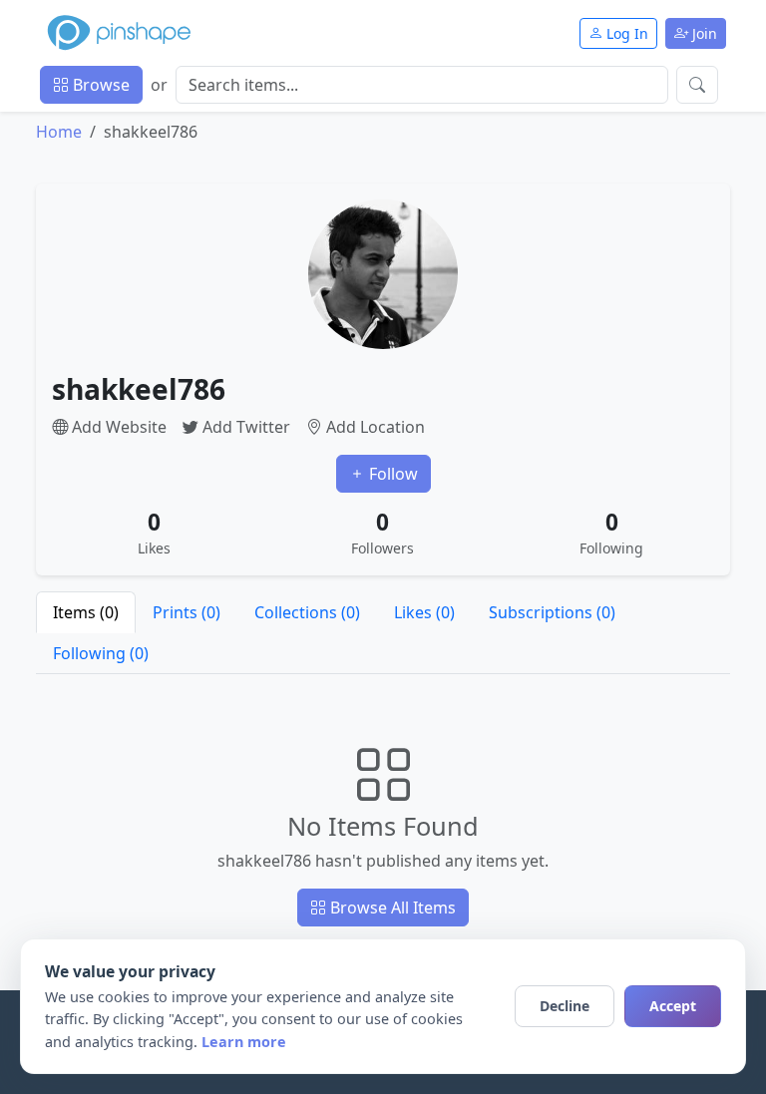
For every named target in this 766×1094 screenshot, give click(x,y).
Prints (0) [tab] (186, 612)
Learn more (243, 1041)
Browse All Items (391, 907)
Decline (564, 1005)
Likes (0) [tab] (424, 612)
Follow (391, 474)
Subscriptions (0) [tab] (552, 612)
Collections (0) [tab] (307, 612)
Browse (99, 85)
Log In (625, 33)
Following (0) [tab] (101, 653)
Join (702, 33)
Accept (672, 1005)
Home (59, 132)
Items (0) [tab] (86, 612)
